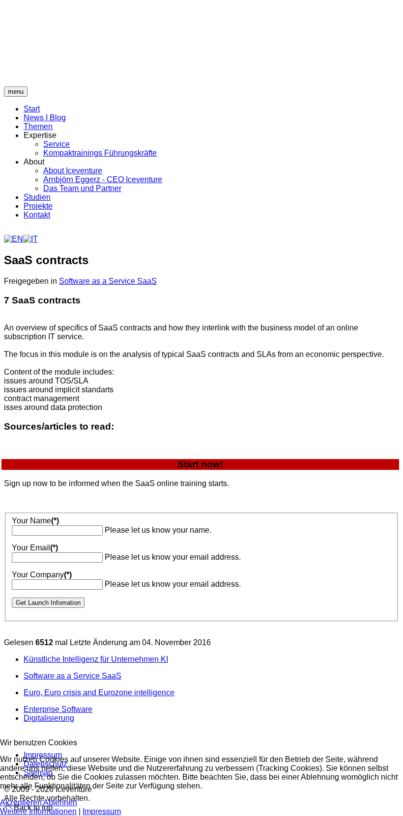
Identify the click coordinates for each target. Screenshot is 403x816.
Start (32, 109)
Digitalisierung (49, 718)
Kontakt (37, 215)
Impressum (102, 811)
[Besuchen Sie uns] (5, 736)
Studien (37, 197)
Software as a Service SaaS (108, 281)
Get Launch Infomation (48, 602)
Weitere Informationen (38, 811)
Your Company (42, 575)
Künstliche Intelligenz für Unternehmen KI (96, 659)
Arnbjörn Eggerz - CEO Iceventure (102, 179)
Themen (38, 126)
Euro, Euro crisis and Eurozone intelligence (99, 692)
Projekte (38, 206)
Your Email (35, 548)
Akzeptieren (21, 802)
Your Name (35, 521)
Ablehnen (60, 802)
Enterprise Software (58, 709)
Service (56, 144)
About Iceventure (72, 170)
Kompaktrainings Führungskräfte (100, 153)
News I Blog (45, 117)
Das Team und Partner (82, 188)
